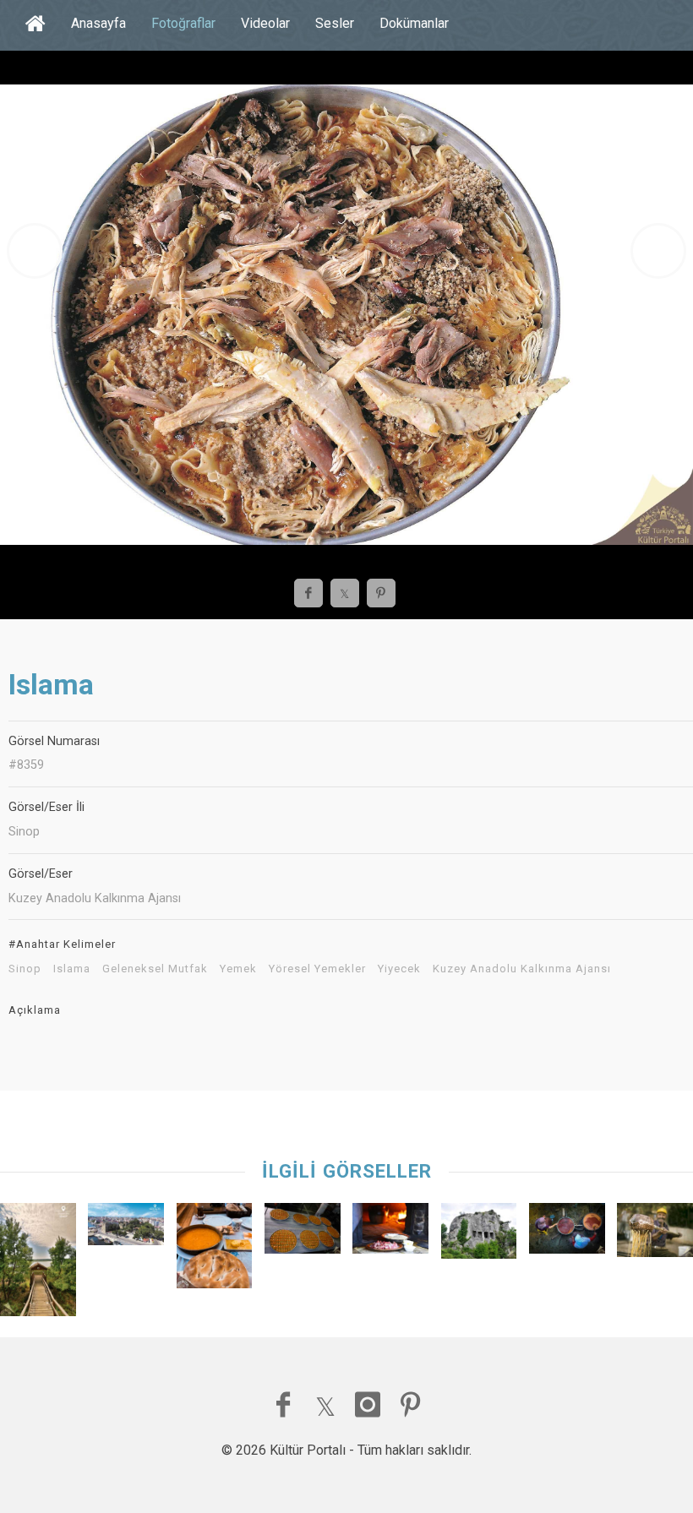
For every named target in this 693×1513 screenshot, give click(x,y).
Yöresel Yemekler (317, 969)
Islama (71, 969)
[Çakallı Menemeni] (215, 1250)
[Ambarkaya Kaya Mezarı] (479, 1235)
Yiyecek (399, 969)
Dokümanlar (414, 23)
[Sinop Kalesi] (126, 1228)
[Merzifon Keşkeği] (390, 1232)
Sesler (334, 23)
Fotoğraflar (183, 23)
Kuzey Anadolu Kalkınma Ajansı (522, 969)
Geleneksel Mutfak (155, 969)
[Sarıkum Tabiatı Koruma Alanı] (38, 1264)
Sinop (24, 969)
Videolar (265, 23)
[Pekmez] (567, 1232)
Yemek (238, 969)
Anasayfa (98, 23)
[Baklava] (303, 1232)
